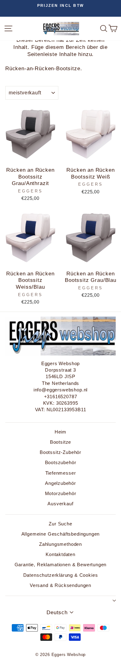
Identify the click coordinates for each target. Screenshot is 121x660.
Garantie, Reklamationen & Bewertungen (61, 564)
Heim (60, 431)
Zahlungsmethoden (60, 544)
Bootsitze (60, 442)
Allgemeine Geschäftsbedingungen (60, 534)
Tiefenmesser (60, 473)
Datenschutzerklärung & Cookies (60, 575)
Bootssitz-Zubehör (60, 452)
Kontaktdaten (60, 554)
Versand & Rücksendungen (60, 585)
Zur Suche (60, 523)
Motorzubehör (60, 493)
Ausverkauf (60, 503)
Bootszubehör (60, 462)
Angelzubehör (60, 483)
